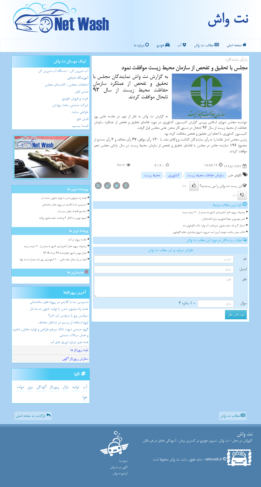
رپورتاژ (54, 387)
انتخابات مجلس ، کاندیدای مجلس (66, 85)
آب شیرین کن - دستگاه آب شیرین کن (63, 71)
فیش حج (82, 119)
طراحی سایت (79, 112)
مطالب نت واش (204, 45)
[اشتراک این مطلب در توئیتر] (116, 187)
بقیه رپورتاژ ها (79, 350)
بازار (65, 387)
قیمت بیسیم (80, 126)
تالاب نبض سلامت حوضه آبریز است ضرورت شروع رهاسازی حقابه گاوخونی (209, 232)
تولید (75, 387)
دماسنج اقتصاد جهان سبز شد (72, 211)
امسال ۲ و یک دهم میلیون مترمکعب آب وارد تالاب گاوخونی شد (213, 225)
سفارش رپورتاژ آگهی (75, 359)
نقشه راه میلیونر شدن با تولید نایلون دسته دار (63, 198)
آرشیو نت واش (120, 473)
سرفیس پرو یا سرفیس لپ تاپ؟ (68, 315)
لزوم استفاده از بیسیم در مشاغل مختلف (63, 322)
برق (30, 387)
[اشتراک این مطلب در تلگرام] (107, 187)
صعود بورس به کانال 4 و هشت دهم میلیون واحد (62, 218)
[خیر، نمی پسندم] (242, 195)
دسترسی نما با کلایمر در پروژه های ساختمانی (64, 205)
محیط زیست (152, 175)
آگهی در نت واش (118, 467)
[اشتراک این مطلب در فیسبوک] (126, 187)
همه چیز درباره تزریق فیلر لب (69, 342)
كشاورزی (173, 175)
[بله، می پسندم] (194, 186)
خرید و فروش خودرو (75, 98)
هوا (85, 397)
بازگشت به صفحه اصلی (31, 416)
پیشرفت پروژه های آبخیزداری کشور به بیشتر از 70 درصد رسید (213, 212)
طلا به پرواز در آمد (77, 239)
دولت (20, 387)
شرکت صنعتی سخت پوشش (70, 105)
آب (179, 45)
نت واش (227, 19)
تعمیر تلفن (81, 91)
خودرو (160, 45)
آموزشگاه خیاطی (77, 78)
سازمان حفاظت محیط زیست (205, 175)
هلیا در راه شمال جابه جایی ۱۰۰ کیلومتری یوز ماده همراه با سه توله (52, 259)
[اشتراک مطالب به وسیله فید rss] (98, 187)
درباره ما (139, 45)
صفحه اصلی (235, 45)
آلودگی (41, 387)
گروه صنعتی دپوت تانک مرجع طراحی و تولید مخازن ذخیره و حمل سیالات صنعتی (50, 332)
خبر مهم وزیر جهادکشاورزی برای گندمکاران (223, 219)
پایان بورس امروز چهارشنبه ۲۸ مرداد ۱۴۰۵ (64, 253)
